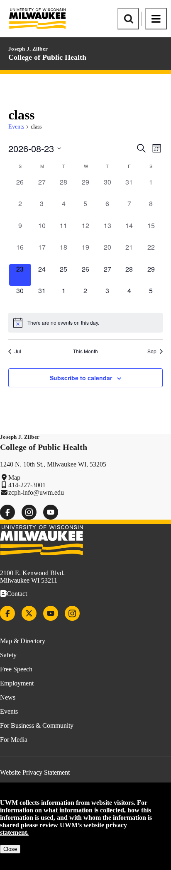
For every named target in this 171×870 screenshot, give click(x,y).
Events (16, 127)
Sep (151, 351)
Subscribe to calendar (81, 378)
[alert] (85, 323)
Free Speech (16, 669)
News (7, 697)
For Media (13, 739)
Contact (17, 593)
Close (10, 849)
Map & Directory (22, 640)
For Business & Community (36, 725)
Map (14, 477)
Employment (17, 683)
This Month (85, 351)
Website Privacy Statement (35, 772)
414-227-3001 (27, 484)
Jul (18, 351)
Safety (8, 655)
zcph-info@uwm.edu (36, 492)
